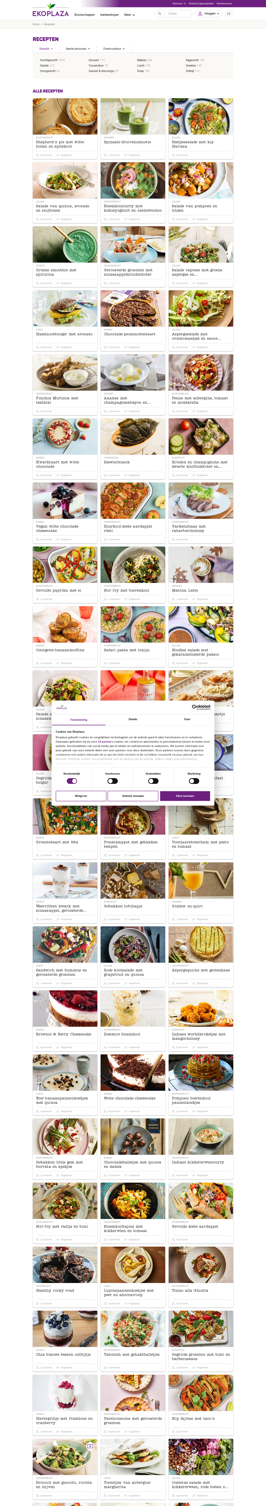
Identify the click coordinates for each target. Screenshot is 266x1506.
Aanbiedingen (109, 14)
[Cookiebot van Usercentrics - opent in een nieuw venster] (194, 707)
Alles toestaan (185, 796)
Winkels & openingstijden (201, 3)
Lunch (141, 65)
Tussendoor (96, 65)
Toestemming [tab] (78, 719)
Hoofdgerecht (49, 60)
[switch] (112, 781)
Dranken (191, 65)
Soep (140, 71)
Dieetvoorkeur (112, 48)
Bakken (141, 60)
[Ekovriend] (179, 4)
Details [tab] (133, 719)
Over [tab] (187, 719)
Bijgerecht (192, 60)
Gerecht (44, 48)
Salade (44, 65)
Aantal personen (76, 48)
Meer (127, 14)
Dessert (94, 60)
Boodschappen (85, 14)
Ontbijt (190, 71)
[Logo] (51, 9)
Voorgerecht (48, 71)
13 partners (105, 741)
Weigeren (81, 796)
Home (36, 24)
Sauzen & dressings (101, 71)
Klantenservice (224, 3)
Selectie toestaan (133, 796)
